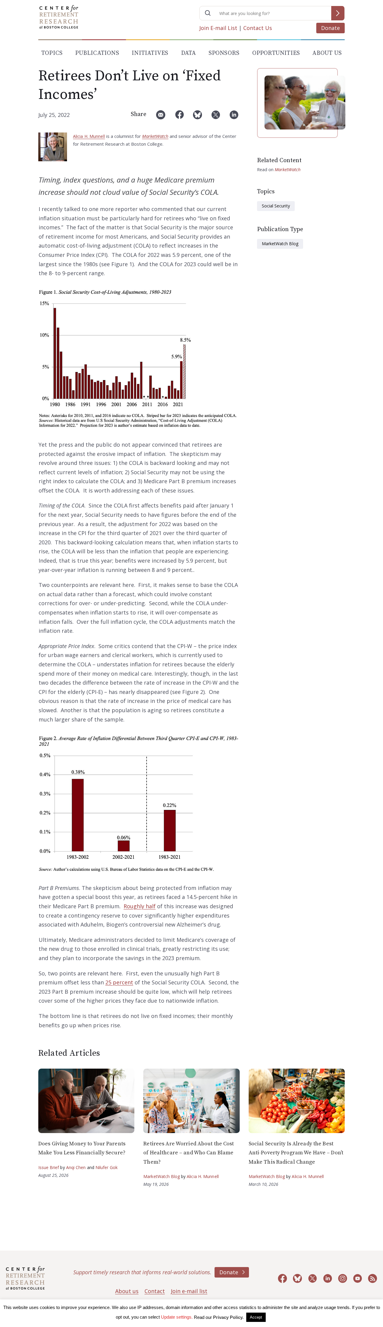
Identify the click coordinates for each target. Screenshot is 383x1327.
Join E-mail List (218, 27)
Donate (330, 27)
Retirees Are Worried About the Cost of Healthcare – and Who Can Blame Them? (188, 1152)
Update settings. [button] (177, 1317)
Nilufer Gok (106, 1167)
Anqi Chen (76, 1167)
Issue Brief (48, 1167)
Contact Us (257, 27)
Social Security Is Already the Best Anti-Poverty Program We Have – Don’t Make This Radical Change (296, 1152)
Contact (155, 1291)
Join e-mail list (189, 1291)
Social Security (276, 206)
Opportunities (276, 53)
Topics (52, 53)
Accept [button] (256, 1317)
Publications (97, 53)
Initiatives (150, 53)
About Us (327, 53)
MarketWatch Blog (280, 243)
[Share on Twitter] (216, 117)
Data (188, 53)
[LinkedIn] (234, 117)
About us (127, 1291)
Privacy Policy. (228, 1317)
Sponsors (224, 53)
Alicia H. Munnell (89, 136)
